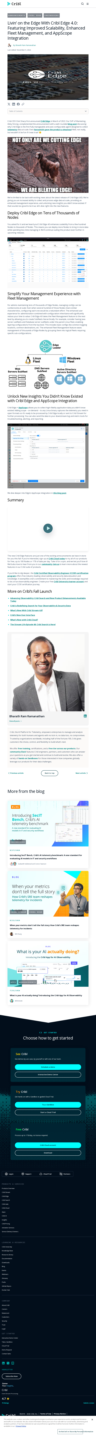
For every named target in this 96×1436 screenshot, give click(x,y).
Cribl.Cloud (5, 1208)
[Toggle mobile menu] (88, 3)
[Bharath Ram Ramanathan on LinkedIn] (85, 716)
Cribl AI (4, 1216)
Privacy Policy (21, 1426)
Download (48, 1153)
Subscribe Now (12, 1376)
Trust (3, 1325)
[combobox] (48, 111)
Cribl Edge (45, 121)
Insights (4, 1220)
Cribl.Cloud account (48, 1145)
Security (4, 1321)
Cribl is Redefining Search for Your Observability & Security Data (40, 605)
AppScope (23, 407)
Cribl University (7, 1247)
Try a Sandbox (48, 1105)
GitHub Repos (6, 1286)
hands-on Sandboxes (28, 758)
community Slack (18, 751)
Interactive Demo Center (48, 1074)
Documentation (7, 1259)
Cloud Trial (5, 1346)
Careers (4, 1309)
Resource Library (7, 1255)
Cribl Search (6, 1200)
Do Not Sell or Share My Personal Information (71, 1431)
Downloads (5, 1263)
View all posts (14, 721)
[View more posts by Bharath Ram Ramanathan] (48, 672)
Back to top (49, 773)
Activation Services (8, 1228)
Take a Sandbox (7, 1342)
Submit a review (88, 1403)
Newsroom (5, 1313)
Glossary (5, 1278)
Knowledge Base (7, 1251)
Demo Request (7, 1350)
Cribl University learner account (69, 581)
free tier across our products (62, 748)
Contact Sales (6, 1354)
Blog (3, 1266)
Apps (3, 1212)
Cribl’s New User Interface (22, 615)
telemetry (12, 129)
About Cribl (5, 1305)
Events (4, 1270)
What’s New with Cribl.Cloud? (24, 620)
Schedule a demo (48, 1067)
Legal (3, 1329)
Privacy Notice (60, 1414)
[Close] (92, 1419)
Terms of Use (45, 1414)
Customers (5, 1317)
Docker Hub (6, 1290)
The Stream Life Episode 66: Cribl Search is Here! (33, 624)
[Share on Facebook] (18, 104)
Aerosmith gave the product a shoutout (53, 129)
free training (24, 748)
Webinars (5, 1274)
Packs (4, 1282)
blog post (72, 124)
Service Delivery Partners (10, 1232)
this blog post (59, 493)
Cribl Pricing (6, 1224)
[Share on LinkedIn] (13, 104)
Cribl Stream (6, 1192)
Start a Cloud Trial (48, 1112)
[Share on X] (8, 104)
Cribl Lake (5, 1204)
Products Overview (8, 1188)
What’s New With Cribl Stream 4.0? (26, 610)
